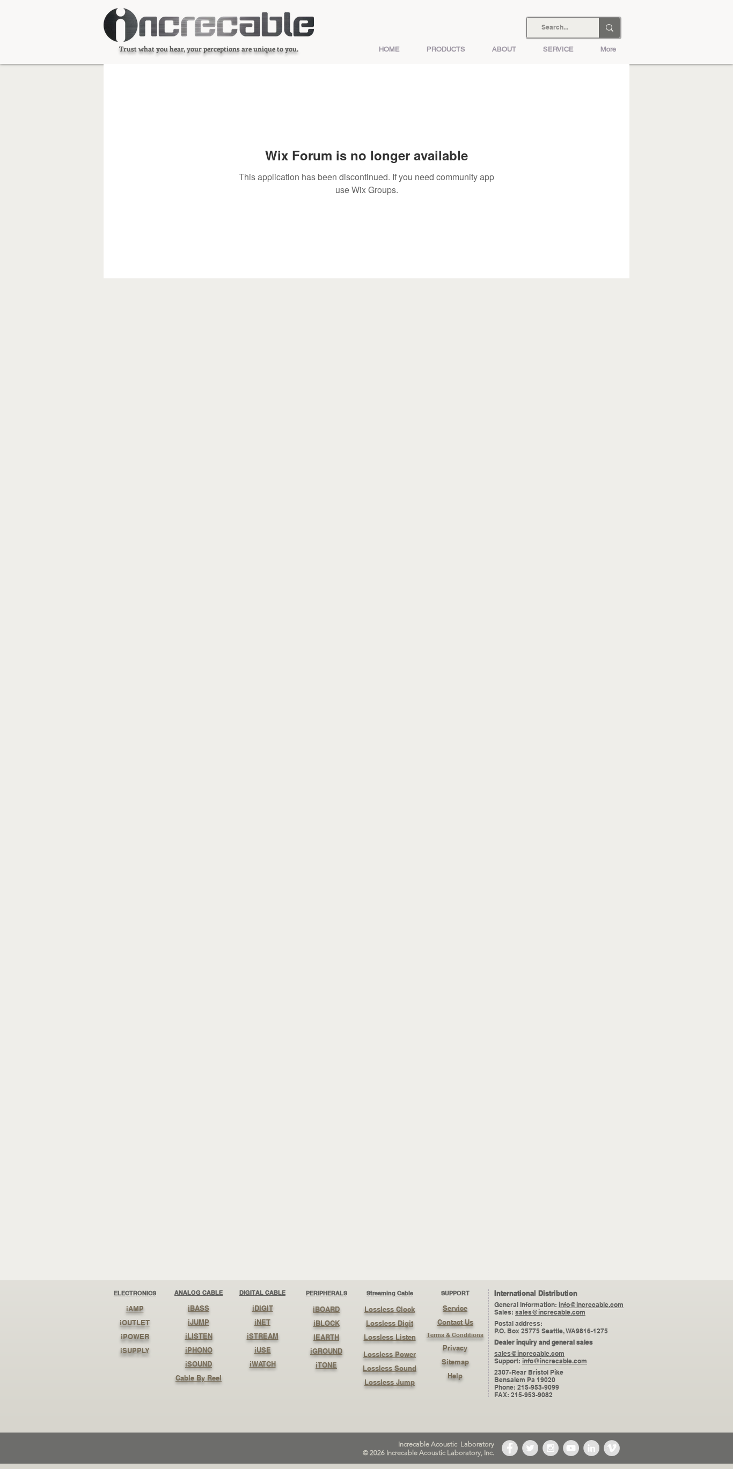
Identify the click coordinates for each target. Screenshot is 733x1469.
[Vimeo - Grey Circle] (612, 1448)
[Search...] (609, 28)
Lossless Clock (389, 1309)
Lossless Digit (389, 1323)
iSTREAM (262, 1336)
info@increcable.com (591, 1305)
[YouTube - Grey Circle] (571, 1448)
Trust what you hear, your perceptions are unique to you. (208, 48)
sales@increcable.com (550, 1312)
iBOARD (326, 1309)
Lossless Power (389, 1354)
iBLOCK (326, 1323)
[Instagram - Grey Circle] (551, 1448)
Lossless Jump (389, 1382)
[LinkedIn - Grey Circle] (591, 1448)
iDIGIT (262, 1308)
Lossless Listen (390, 1337)
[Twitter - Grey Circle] (530, 1448)
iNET (262, 1322)
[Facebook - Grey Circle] (510, 1448)
